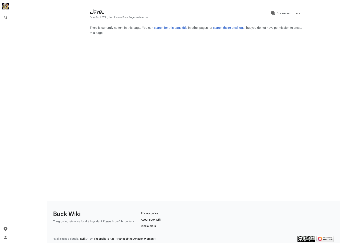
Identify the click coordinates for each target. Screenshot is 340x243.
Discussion (283, 13)
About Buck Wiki (151, 219)
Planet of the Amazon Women (135, 238)
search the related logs (228, 28)
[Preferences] (5, 229)
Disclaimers (148, 225)
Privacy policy (149, 213)
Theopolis (100, 238)
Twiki (83, 238)
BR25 (111, 238)
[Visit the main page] (5, 6)
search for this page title (170, 28)
